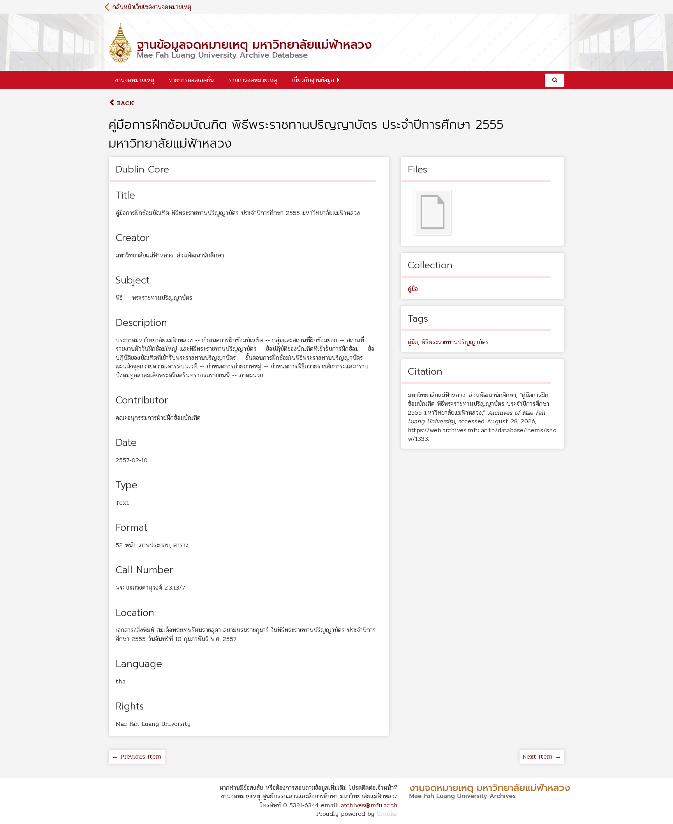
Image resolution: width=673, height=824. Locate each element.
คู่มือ (413, 289)
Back (124, 103)
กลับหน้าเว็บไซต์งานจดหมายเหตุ (152, 7)
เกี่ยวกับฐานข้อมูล (313, 80)
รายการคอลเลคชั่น (191, 80)
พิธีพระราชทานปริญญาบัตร (455, 342)
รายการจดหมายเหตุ (253, 80)
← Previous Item (137, 756)
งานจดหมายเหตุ (134, 80)
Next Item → (542, 756)
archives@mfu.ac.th (369, 805)
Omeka (386, 814)
